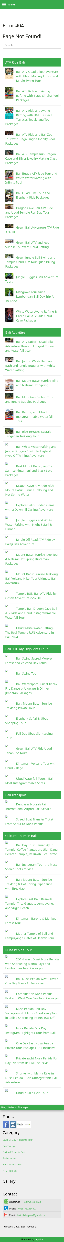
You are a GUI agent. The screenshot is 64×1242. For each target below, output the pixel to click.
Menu (11, 4)
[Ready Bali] (20, 1126)
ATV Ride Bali (10, 1170)
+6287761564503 (31, 1201)
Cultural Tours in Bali (13, 1152)
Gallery (12, 1107)
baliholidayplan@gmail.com (31, 1215)
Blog (3, 1107)
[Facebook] (6, 1126)
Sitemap (22, 1107)
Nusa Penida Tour (12, 1164)
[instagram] (13, 1126)
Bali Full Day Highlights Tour (17, 1139)
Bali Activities (10, 1158)
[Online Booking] (27, 1126)
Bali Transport (10, 1146)
